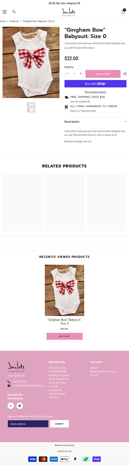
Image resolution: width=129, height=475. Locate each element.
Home (3, 21)
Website (59, 445)
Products (14, 21)
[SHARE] (123, 74)
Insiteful (70, 445)
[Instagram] (19, 406)
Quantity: (69, 66)
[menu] (5, 12)
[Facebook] (11, 406)
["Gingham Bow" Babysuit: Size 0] (64, 290)
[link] (22, 230)
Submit (59, 423)
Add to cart (103, 73)
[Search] (14, 12)
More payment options (95, 91)
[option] (31, 62)
